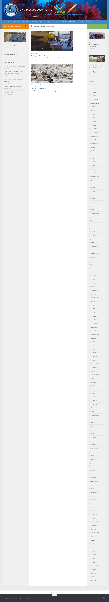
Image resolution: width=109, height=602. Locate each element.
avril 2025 (92, 118)
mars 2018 (93, 397)
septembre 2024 (94, 143)
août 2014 (93, 536)
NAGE (81, 22)
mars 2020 (93, 312)
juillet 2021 (93, 261)
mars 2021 (93, 275)
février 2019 (93, 356)
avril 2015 (92, 507)
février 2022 (93, 235)
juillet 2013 (93, 580)
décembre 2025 (94, 99)
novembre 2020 (94, 290)
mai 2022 (92, 224)
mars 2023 (93, 191)
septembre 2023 (94, 176)
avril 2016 (92, 470)
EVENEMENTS (17, 22)
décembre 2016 (94, 448)
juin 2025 (92, 110)
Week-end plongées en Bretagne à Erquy (15, 66)
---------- (6, 44)
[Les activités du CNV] (15, 37)
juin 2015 (92, 499)
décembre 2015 (94, 481)
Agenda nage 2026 (10, 92)
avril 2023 (92, 187)
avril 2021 (92, 272)
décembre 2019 (94, 323)
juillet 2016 (93, 459)
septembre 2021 (94, 253)
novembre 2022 (94, 206)
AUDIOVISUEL (73, 22)
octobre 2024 (93, 140)
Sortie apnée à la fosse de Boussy (40, 56)
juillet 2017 (93, 422)
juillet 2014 (93, 540)
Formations (95, 67)
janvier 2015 (93, 518)
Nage (50, 85)
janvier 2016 (93, 477)
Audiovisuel (34, 85)
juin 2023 (92, 180)
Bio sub (97, 64)
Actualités (91, 41)
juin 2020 (92, 301)
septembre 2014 (94, 533)
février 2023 (93, 195)
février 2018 (93, 400)
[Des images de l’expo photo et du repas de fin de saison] (97, 58)
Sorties (97, 41)
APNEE (49, 22)
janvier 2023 (93, 198)
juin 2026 (92, 84)
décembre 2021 (94, 242)
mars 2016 (93, 474)
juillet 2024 (93, 147)
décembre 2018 (94, 364)
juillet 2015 (93, 496)
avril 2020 (92, 309)
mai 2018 (92, 389)
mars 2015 (93, 510)
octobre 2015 (93, 488)
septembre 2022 (94, 213)
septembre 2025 (94, 103)
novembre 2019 (94, 327)
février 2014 (93, 558)
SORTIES (55, 22)
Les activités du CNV (10, 46)
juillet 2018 (93, 382)
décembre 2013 (94, 566)
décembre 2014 (94, 521)
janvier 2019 (93, 360)
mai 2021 (92, 268)
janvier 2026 (93, 96)
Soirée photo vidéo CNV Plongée (13, 86)
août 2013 (93, 577)
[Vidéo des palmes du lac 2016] (52, 83)
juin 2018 (92, 386)
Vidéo (54, 85)
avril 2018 (92, 393)
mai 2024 (92, 154)
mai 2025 (92, 114)
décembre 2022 (94, 202)
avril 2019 (92, 349)
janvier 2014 (93, 562)
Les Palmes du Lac (43, 85)
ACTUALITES (7, 22)
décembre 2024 (94, 132)
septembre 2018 (94, 375)
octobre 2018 (93, 371)
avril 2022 (92, 228)
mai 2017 (92, 430)
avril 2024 (92, 158)
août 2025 (93, 107)
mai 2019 (92, 345)
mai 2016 (92, 466)
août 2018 (93, 378)
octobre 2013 (93, 573)
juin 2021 (92, 264)
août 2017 (93, 419)
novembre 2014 (94, 525)
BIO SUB (63, 22)
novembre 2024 (94, 136)
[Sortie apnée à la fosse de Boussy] (52, 50)
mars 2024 (93, 162)
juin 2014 (92, 544)
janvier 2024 (93, 165)
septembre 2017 (94, 415)
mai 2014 (92, 547)
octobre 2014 (93, 529)
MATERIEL (89, 22)
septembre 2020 (94, 297)
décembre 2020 (94, 286)
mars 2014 (93, 555)
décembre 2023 (94, 169)
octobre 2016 (93, 455)
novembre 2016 (94, 452)
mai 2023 (92, 184)
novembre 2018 (94, 367)
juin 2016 (92, 463)
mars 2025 (93, 121)
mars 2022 (93, 231)
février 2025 (93, 125)
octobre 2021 (93, 250)
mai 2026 (92, 88)
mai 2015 (92, 503)
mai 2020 (92, 305)
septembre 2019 (94, 334)
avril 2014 (92, 551)
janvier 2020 (93, 320)
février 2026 (93, 92)
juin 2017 (92, 426)
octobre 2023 (93, 173)
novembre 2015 (94, 485)
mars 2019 (93, 353)
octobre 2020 (93, 294)
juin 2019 (92, 342)
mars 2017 (93, 437)
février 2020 (93, 316)
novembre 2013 (94, 569)
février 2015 (93, 514)
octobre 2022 (93, 209)
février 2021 (93, 279)
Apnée (33, 52)
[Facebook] (25, 26)
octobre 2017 (93, 411)
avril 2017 (92, 433)
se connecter (54, 592)
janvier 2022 (93, 239)
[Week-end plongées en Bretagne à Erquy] (97, 35)
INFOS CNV (26, 22)
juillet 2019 (93, 338)
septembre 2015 (94, 492)
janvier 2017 (93, 444)
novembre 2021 (94, 246)
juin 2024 (92, 151)
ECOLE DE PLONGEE (37, 22)
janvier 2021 (93, 283)
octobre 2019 (93, 331)
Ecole (101, 64)
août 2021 (93, 257)
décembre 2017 (94, 408)
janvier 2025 (93, 129)
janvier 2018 (93, 404)
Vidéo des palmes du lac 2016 (39, 88)
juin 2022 (92, 220)
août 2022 (93, 217)
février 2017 (93, 441)
